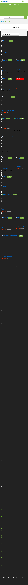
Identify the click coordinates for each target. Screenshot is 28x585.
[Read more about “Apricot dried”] (17, 85)
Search (25, 17)
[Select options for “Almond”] (4, 68)
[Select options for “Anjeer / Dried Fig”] (4, 86)
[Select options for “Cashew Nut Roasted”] (5, 148)
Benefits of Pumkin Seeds (1, 66)
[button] (4, 50)
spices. (1, 501)
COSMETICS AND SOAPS (1, 87)
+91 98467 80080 (1, 530)
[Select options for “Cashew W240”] (4, 166)
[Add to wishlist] (10, 50)
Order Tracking (17, 7)
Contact (4, 14)
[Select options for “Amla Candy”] (17, 67)
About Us (9, 4)
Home (2, 4)
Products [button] (16, 4)
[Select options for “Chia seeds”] (4, 184)
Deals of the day (6, 7)
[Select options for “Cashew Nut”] (16, 126)
